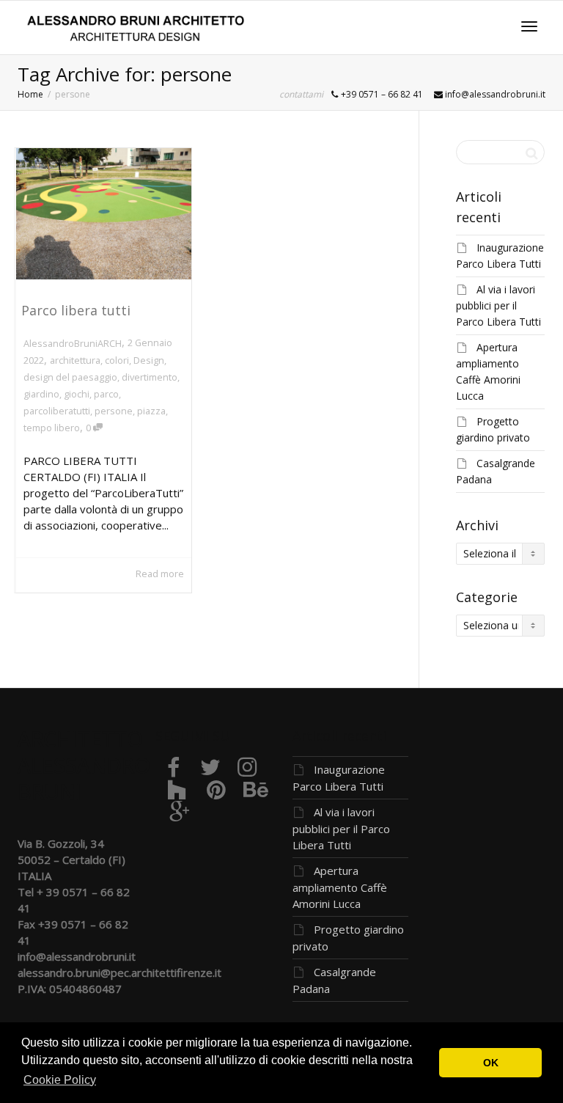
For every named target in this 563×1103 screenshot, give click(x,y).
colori (117, 360)
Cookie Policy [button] (59, 1080)
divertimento (149, 377)
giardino (41, 393)
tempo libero (51, 427)
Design (148, 360)
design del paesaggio (70, 377)
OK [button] (490, 1063)
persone (114, 410)
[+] (103, 213)
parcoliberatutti (56, 410)
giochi (76, 393)
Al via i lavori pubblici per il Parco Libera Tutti (498, 305)
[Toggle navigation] (529, 26)
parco (106, 393)
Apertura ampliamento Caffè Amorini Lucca (339, 887)
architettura (75, 360)
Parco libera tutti (75, 310)
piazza (151, 410)
